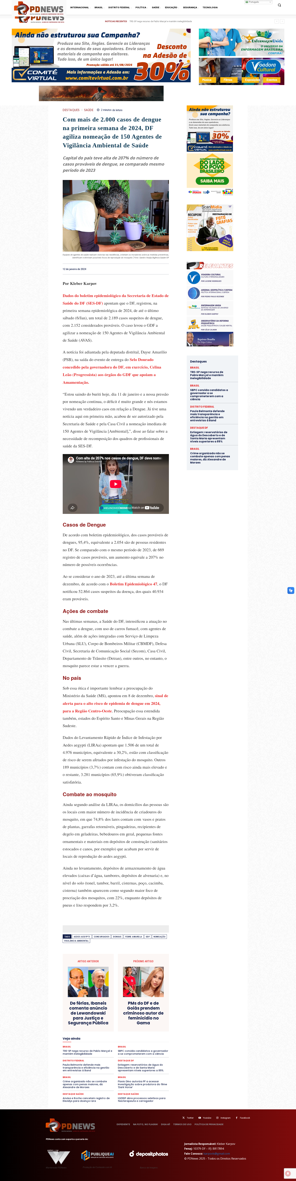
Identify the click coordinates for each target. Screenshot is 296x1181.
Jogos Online (86, 1037)
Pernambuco (153, 1043)
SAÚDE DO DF (123, 1053)
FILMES (104, 1034)
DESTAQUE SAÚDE (73, 1094)
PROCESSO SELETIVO (102, 1047)
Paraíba (128, 1043)
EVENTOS (117, 1031)
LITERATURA (119, 1037)
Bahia (118, 1013)
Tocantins (130, 1056)
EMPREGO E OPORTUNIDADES (128, 1028)
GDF (148, 936)
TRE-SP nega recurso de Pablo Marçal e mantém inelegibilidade (206, 375)
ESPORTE (90, 1031)
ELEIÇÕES (104, 1028)
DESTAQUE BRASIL (119, 1022)
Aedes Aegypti (82, 936)
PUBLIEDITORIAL (125, 1047)
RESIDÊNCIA (78, 1050)
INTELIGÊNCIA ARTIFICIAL (135, 1034)
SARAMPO (80, 1053)
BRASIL (129, 1013)
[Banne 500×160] (241, 42)
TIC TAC (117, 1056)
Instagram (226, 1118)
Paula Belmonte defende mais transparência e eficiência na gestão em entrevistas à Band (173, 21)
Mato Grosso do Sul (82, 1040)
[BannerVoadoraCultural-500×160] (241, 71)
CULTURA (148, 1019)
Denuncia (101, 1022)
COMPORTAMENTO (94, 1016)
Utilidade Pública (147, 1056)
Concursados (101, 936)
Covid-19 (101, 1019)
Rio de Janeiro (95, 1050)
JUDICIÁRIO (103, 1037)
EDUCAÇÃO (89, 1028)
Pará (118, 1043)
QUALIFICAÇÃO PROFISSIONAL (153, 1047)
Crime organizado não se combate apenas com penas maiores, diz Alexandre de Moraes (85, 1084)
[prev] (277, 21)
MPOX (153, 1040)
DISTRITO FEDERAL (202, 406)
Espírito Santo (75, 1031)
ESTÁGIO (103, 1031)
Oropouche (106, 1043)
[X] (149, 269)
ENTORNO (152, 1028)
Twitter (190, 1118)
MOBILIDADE (140, 1040)
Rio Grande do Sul (115, 1050)
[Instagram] (217, 1118)
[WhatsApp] (165, 269)
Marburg (148, 1037)
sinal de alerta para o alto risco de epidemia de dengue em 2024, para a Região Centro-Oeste (115, 703)
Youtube (207, 1118)
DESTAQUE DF (140, 1022)
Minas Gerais (123, 1040)
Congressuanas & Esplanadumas (152, 1016)
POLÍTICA (83, 1047)
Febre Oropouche (88, 1034)
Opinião (93, 1043)
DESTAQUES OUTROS (135, 1025)
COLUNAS (76, 1016)
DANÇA (78, 1022)
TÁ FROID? (75, 1056)
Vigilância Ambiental (76, 940)
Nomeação (159, 936)
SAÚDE (89, 110)
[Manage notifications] (288, 1173)
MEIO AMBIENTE (105, 1040)
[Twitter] (184, 1118)
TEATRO (88, 1056)
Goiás (115, 1034)
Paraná (140, 1043)
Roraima (132, 1050)
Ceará (140, 1013)
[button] (279, 5)
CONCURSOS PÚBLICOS (120, 1016)
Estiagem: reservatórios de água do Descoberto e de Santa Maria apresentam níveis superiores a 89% (141, 1067)
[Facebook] (141, 269)
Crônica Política (118, 1019)
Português (253, 2)
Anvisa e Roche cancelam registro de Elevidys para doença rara (86, 1099)
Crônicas (134, 1019)
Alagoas (93, 1013)
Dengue (117, 936)
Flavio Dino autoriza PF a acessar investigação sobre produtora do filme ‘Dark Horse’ (142, 1084)
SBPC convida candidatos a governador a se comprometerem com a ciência (209, 394)
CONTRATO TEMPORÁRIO (80, 1019)
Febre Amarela (133, 936)
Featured (146, 1031)
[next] (282, 21)
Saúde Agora (106, 1053)
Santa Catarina (147, 1050)
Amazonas (106, 1013)
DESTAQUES (71, 110)
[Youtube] (200, 1118)
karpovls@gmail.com (217, 1153)
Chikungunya (153, 1013)
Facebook (245, 1118)
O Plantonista (79, 1043)
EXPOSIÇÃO (132, 1031)
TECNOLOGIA (102, 1056)
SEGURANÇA (140, 1053)
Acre (82, 1013)
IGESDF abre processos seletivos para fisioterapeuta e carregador (141, 1099)
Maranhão (134, 1037)
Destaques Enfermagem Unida (106, 1025)
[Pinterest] (157, 269)
